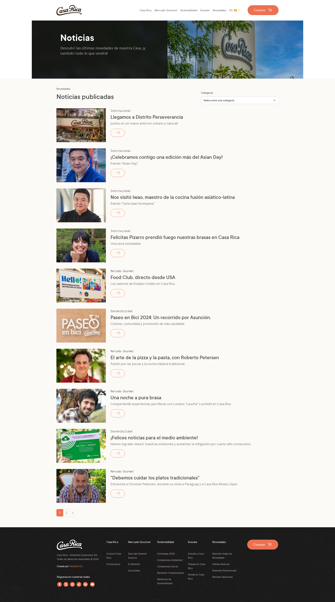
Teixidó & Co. (76, 566)
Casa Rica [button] (145, 10)
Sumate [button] (205, 10)
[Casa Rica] (69, 542)
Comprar (260, 10)
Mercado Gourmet (122, 271)
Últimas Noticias (221, 564)
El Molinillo (134, 564)
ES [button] (230, 11)
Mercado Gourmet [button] (166, 10)
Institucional (121, 110)
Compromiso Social (167, 566)
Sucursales (134, 570)
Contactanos (113, 564)
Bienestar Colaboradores (170, 573)
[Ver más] (118, 133)
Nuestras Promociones (224, 570)
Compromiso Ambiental (169, 560)
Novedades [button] (219, 10)
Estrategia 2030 (166, 553)
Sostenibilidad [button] (188, 10)
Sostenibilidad (121, 311)
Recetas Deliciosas (222, 577)
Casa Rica (69, 10)
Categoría (207, 92)
